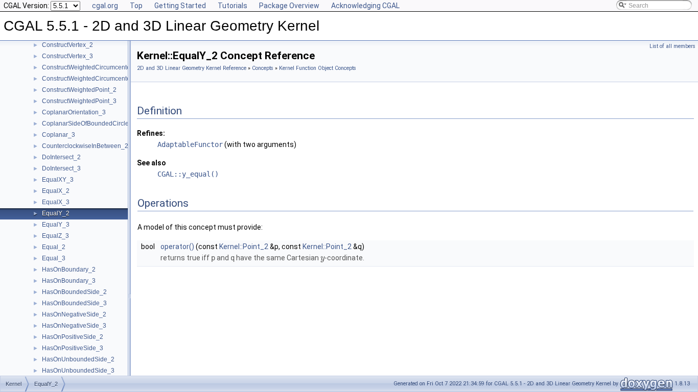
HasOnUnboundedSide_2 (78, 359)
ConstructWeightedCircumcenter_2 (90, 67)
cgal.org (105, 6)
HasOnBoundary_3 (69, 280)
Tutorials (232, 6)
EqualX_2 (55, 190)
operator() (177, 246)
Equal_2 (53, 247)
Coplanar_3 (58, 134)
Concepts (262, 68)
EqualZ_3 (55, 235)
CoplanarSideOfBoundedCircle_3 (89, 123)
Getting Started (180, 6)
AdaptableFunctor (190, 144)
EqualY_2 (55, 213)
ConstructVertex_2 (67, 44)
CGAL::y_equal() (188, 174)
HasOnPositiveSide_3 (72, 348)
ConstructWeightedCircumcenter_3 (90, 78)
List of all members (672, 46)
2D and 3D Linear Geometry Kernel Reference (191, 68)
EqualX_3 (55, 202)
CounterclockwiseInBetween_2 (85, 146)
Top (136, 6)
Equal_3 (53, 258)
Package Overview (289, 6)
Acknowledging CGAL (365, 6)
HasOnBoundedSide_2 (74, 292)
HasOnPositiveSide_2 (72, 336)
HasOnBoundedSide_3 (74, 303)
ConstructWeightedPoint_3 (79, 101)
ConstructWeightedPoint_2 (79, 89)
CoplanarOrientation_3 (74, 112)
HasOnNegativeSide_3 (74, 325)
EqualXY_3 (58, 179)
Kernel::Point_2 (243, 246)
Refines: (151, 133)
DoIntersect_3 (61, 168)
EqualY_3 (55, 224)
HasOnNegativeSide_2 (74, 314)
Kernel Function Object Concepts (317, 68)
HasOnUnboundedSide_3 (78, 370)
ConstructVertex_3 (67, 56)
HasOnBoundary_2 (69, 269)
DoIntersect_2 (61, 157)
